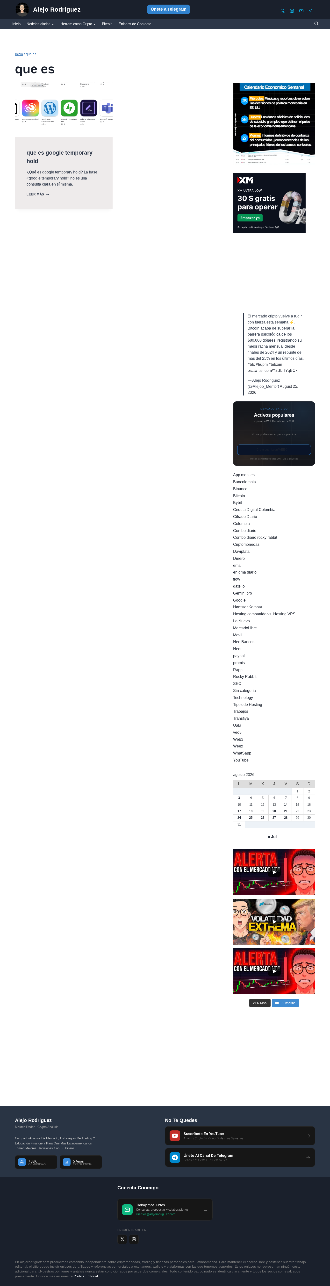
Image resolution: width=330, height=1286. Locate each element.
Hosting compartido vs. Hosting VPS (264, 614)
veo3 (237, 732)
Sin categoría (244, 691)
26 (262, 817)
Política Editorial (86, 1276)
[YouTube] (301, 11)
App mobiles (244, 475)
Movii (237, 635)
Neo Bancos (243, 642)
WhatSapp (242, 753)
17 (239, 811)
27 (274, 817)
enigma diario (245, 572)
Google (239, 600)
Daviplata (241, 551)
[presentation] (64, 109)
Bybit (237, 503)
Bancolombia (244, 482)
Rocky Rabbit (244, 677)
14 (285, 804)
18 (250, 811)
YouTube (241, 760)
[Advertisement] (274, 273)
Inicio (16, 24)
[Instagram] (292, 11)
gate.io (239, 586)
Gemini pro (242, 593)
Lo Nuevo (241, 621)
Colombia (241, 524)
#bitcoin (275, 364)
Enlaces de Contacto (135, 24)
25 (250, 817)
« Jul (272, 837)
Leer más (38, 194)
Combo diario (244, 531)
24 (239, 817)
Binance (240, 489)
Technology (243, 698)
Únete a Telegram (169, 9)
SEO (237, 684)
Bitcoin (107, 24)
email (238, 565)
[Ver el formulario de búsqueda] (316, 24)
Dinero (239, 558)
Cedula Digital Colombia (254, 510)
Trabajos (240, 711)
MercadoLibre (245, 628)
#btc (251, 364)
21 (285, 811)
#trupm (262, 364)
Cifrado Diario (245, 517)
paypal (239, 656)
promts (239, 663)
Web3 (238, 739)
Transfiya (241, 718)
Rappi (238, 670)
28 (285, 817)
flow (236, 579)
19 (262, 811)
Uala (237, 725)
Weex (238, 746)
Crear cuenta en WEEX (274, 449)
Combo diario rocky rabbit (255, 537)
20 (274, 811)
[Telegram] (311, 11)
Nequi (238, 649)
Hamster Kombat (247, 607)
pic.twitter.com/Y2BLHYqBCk (272, 370)
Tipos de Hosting (247, 705)
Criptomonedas (246, 544)
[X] (282, 11)
